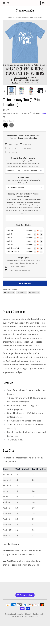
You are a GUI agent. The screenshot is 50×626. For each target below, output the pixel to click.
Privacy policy (17, 616)
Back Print (27, 144)
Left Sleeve (12, 152)
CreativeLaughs (25, 10)
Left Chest (12, 148)
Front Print (13, 144)
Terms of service (31, 616)
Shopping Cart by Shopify (34, 614)
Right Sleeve (27, 148)
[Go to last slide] (5, 90)
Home (10, 17)
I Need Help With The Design (19, 270)
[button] (11, 90)
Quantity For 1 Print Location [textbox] (23, 162)
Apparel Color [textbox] (23, 180)
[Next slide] (45, 90)
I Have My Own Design (16, 267)
